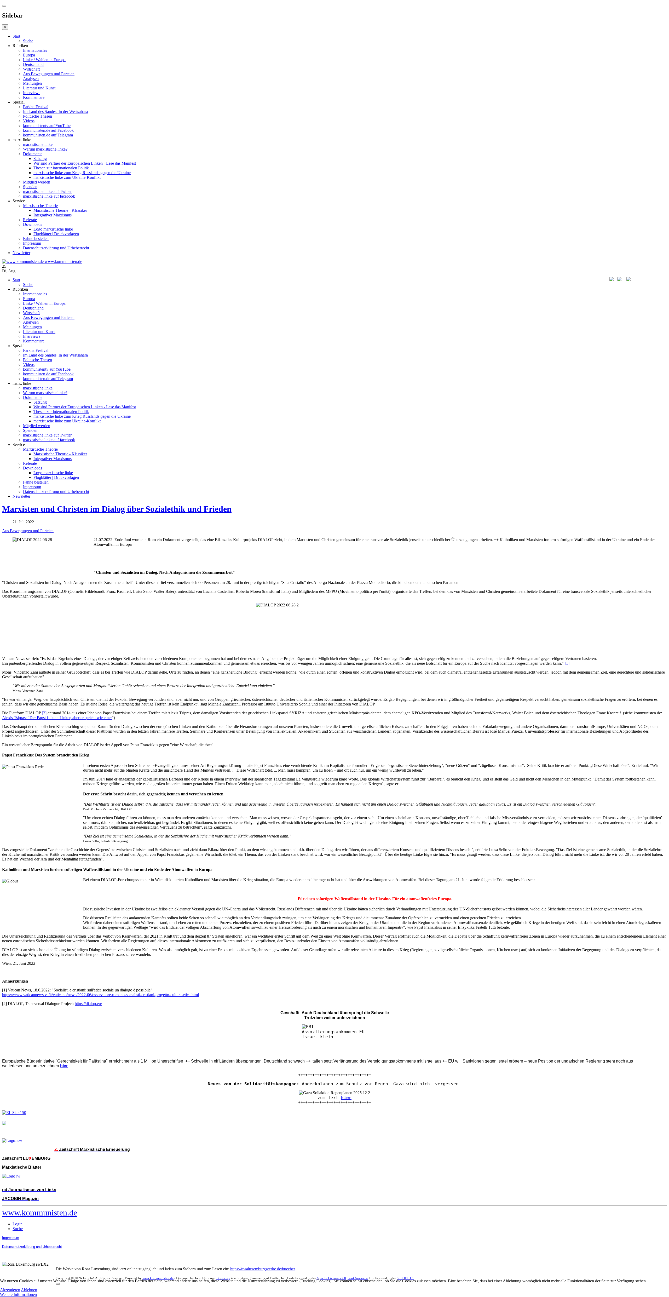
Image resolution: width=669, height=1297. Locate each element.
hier (346, 1097)
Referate (30, 219)
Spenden (30, 187)
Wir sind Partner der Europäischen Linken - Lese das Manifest (84, 163)
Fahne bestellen (36, 238)
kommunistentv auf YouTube (47, 125)
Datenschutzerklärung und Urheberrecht (56, 248)
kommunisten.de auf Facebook (48, 130)
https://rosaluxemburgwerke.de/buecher (262, 1269)
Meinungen (32, 83)
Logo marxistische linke (53, 229)
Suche (28, 41)
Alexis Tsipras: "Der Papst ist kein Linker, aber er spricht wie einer (57, 717)
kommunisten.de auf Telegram (48, 135)
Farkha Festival (35, 107)
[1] (567, 663)
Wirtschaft (31, 69)
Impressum (32, 243)
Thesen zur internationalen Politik (61, 168)
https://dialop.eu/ (88, 1003)
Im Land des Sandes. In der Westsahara (55, 111)
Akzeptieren (10, 1290)
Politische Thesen (37, 116)
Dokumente (32, 154)
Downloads (32, 224)
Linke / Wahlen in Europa (44, 60)
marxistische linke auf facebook (49, 196)
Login (17, 1224)
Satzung (40, 158)
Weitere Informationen (18, 1294)
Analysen (31, 78)
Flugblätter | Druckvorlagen (56, 234)
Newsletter (21, 252)
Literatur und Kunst (39, 88)
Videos (28, 121)
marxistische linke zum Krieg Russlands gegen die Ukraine (82, 172)
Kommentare (33, 97)
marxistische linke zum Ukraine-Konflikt (67, 177)
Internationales (35, 50)
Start (16, 36)
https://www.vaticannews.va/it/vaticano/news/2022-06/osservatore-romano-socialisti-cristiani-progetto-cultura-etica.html (100, 994)
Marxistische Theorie (40, 205)
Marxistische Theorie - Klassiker (60, 210)
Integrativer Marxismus (52, 215)
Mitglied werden (36, 182)
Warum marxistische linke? (45, 149)
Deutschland (33, 64)
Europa (29, 55)
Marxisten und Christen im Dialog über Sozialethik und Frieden (117, 509)
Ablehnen (29, 1290)
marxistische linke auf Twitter (47, 191)
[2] (44, 713)
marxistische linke (38, 144)
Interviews (31, 92)
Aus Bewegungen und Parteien (48, 74)
